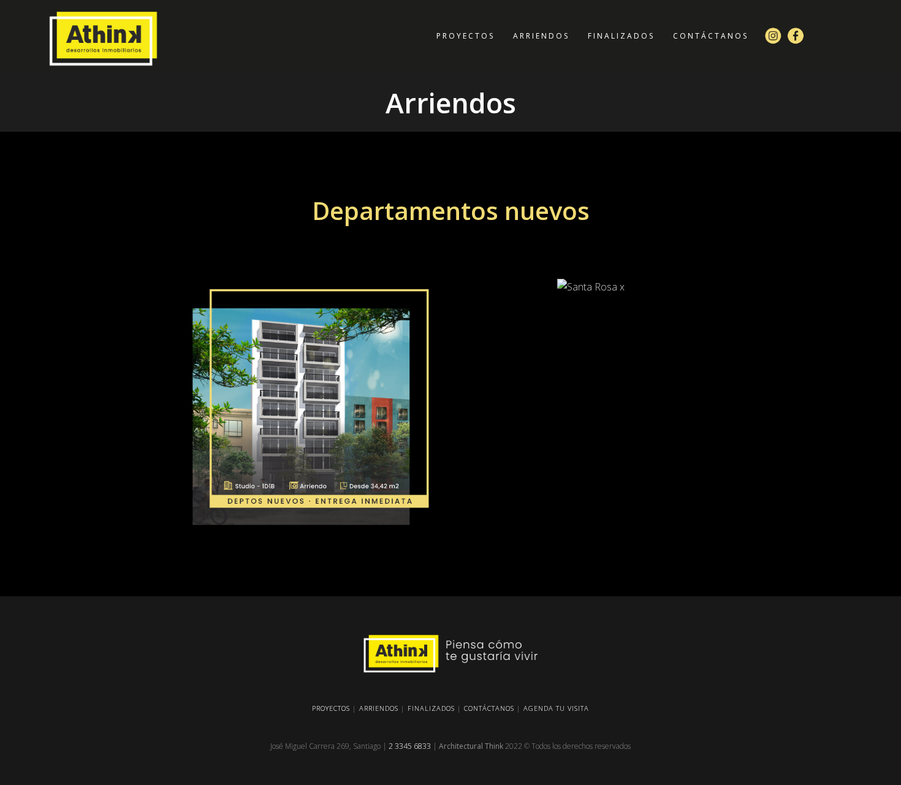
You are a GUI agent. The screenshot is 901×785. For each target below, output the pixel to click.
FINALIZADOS (431, 708)
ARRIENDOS (378, 708)
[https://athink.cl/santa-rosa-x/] (591, 287)
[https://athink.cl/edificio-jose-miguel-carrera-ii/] (309, 409)
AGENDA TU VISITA (556, 708)
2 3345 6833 (410, 746)
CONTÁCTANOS (489, 708)
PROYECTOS (331, 708)
